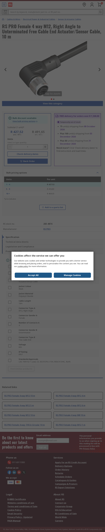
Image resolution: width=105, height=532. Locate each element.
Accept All (33, 275)
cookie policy (22, 266)
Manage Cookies (72, 275)
